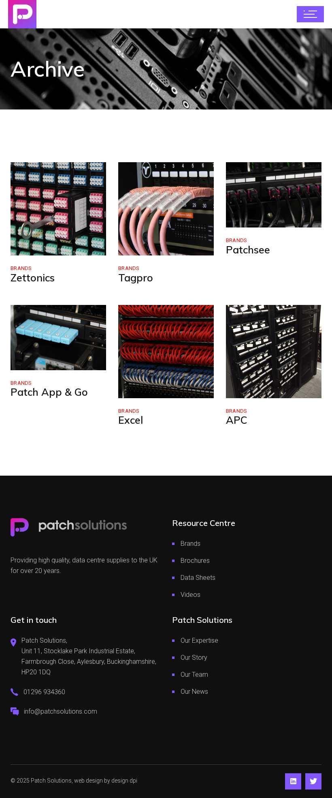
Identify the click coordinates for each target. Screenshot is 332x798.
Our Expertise (199, 640)
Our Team (194, 674)
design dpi (124, 780)
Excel (130, 420)
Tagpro (135, 277)
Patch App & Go (49, 392)
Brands (21, 268)
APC (236, 420)
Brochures (195, 560)
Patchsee (248, 249)
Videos (190, 594)
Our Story (194, 657)
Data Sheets (198, 577)
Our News (194, 691)
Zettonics (33, 277)
